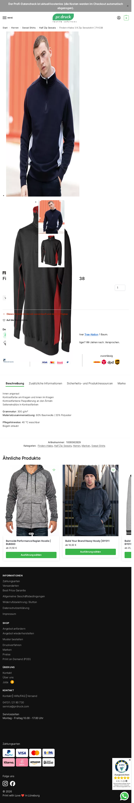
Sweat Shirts (29, 27)
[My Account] (119, 18)
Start (5, 27)
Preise (6, 654)
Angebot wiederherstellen (18, 633)
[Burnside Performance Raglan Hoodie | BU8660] (31, 500)
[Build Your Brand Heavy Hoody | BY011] (90, 500)
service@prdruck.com (16, 706)
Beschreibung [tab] (15, 383)
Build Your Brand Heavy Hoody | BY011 (87, 541)
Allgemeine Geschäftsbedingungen (24, 596)
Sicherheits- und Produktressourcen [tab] (90, 383)
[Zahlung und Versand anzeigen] (66, 757)
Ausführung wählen (31, 554)
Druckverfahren (12, 645)
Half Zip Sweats (47, 27)
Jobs (5, 682)
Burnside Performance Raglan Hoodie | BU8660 (28, 542)
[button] (126, 17)
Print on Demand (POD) (17, 659)
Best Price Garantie (14, 590)
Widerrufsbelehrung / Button (20, 602)
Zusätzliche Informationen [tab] (45, 383)
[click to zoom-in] (66, 114)
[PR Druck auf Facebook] (12, 783)
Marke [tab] (122, 383)
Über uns (8, 677)
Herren (15, 27)
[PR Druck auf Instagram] (5, 783)
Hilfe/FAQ (19, 696)
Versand (32, 696)
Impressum (9, 614)
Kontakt (7, 672)
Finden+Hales (45, 445)
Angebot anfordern (14, 628)
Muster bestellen (13, 639)
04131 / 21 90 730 (13, 702)
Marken (86, 445)
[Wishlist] (54, 470)
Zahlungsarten (11, 581)
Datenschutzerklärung (16, 608)
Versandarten (11, 585)
